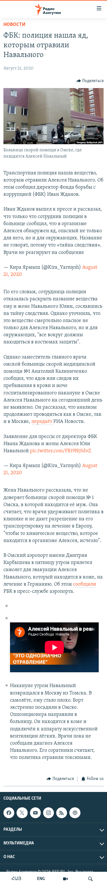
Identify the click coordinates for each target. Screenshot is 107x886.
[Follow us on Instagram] (48, 812)
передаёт (42, 421)
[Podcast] (74, 812)
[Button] (90, 81)
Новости (14, 24)
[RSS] (61, 812)
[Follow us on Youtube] (35, 812)
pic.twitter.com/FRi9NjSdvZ (60, 451)
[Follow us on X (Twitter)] (22, 812)
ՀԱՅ (16, 879)
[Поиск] (90, 879)
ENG (41, 879)
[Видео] (65, 879)
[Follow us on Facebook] (8, 812)
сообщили (84, 584)
